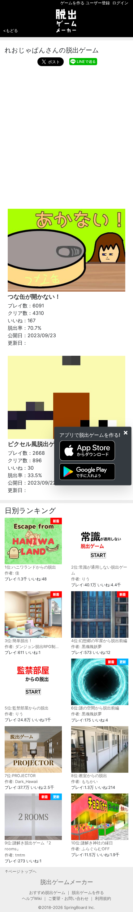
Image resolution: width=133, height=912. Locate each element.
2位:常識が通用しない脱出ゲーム (99, 570)
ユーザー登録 (98, 3)
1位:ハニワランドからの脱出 (30, 567)
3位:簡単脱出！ (18, 640)
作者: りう (80, 579)
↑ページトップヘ (20, 871)
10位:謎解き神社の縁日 (92, 843)
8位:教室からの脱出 (89, 775)
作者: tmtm (15, 855)
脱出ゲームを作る (88, 892)
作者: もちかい (84, 781)
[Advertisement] (66, 136)
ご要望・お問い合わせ (68, 898)
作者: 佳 (12, 573)
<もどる (10, 30)
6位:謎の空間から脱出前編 (95, 708)
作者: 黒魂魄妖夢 (86, 646)
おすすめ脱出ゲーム (47, 892)
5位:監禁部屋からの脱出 (27, 708)
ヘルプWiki (32, 898)
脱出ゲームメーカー (66, 882)
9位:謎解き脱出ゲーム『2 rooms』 (28, 846)
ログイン (120, 3)
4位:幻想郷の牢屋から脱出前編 (99, 640)
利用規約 (103, 898)
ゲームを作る (72, 3)
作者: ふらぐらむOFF (90, 849)
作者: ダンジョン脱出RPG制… (32, 646)
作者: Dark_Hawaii (21, 781)
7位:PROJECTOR (20, 775)
